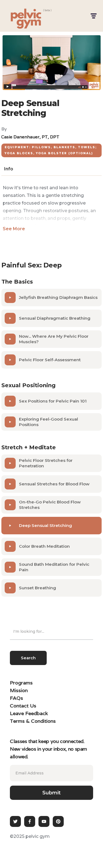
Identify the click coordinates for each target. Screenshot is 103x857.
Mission (19, 690)
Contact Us (23, 705)
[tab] (8, 169)
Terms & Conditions (33, 721)
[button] (93, 16)
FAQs (16, 698)
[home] (20, 16)
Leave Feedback (29, 713)
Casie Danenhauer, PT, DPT (30, 137)
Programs (21, 683)
